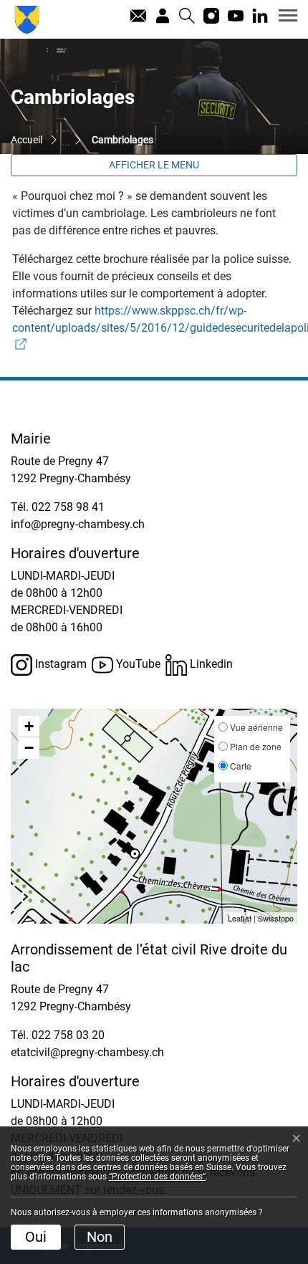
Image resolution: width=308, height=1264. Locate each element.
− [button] (29, 748)
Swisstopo (276, 918)
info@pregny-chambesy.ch (78, 524)
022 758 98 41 (68, 507)
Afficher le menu (154, 165)
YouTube (136, 664)
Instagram (59, 664)
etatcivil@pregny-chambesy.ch (87, 1052)
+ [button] (29, 726)
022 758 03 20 (68, 1035)
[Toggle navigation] (283, 15)
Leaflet (239, 918)
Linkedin (210, 664)
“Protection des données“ (157, 1177)
